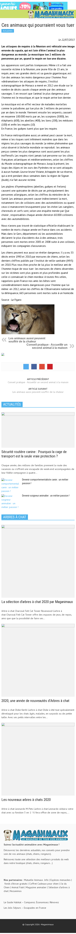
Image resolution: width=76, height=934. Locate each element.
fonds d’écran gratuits (15, 883)
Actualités (8, 30)
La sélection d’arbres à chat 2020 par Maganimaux (37, 602)
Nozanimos (16, 891)
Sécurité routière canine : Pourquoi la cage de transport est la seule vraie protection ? (34, 454)
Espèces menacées (60, 880)
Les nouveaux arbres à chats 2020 (26, 800)
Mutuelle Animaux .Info (36, 880)
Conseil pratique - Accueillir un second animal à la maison (47, 346)
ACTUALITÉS (12, 404)
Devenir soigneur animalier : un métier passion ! (45, 495)
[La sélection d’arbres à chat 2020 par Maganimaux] (38, 561)
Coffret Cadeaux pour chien (44, 883)
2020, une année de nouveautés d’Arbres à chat (35, 701)
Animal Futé (17, 887)
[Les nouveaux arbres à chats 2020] (38, 758)
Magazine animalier (36, 887)
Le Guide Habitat (12, 902)
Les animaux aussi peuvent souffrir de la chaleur (26, 340)
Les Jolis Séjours (12, 907)
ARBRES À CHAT (14, 517)
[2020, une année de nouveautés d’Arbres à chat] (38, 659)
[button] (13, 14)
